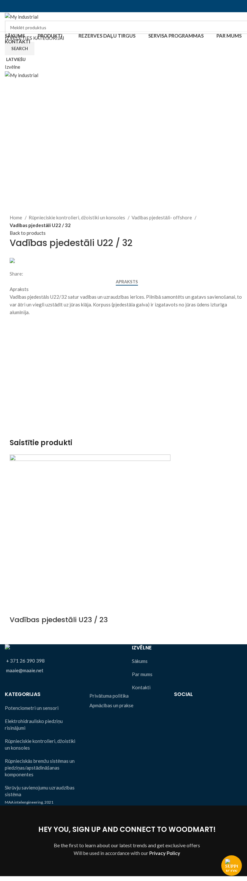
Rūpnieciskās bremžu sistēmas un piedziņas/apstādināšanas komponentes (40, 767)
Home (16, 217)
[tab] (127, 282)
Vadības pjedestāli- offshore (162, 217)
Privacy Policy (164, 853)
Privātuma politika (109, 696)
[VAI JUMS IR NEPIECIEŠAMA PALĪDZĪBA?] (231, 865)
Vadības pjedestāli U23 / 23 (59, 620)
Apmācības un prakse (111, 705)
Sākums (140, 661)
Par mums (142, 674)
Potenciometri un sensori (32, 708)
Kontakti (141, 687)
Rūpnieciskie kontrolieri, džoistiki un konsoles (77, 217)
